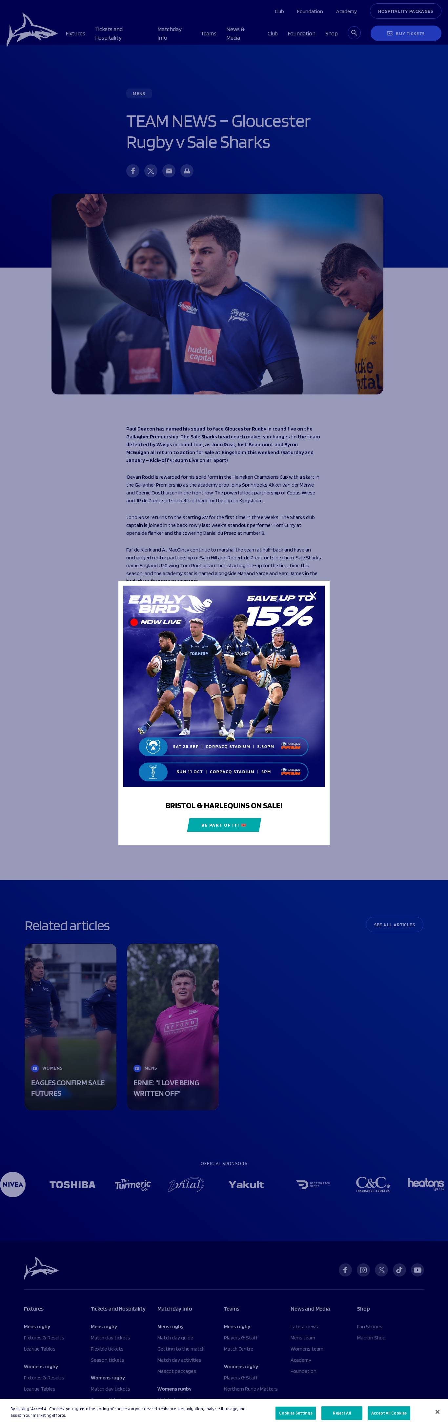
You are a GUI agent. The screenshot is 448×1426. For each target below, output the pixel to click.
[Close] (437, 1412)
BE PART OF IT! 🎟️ (224, 825)
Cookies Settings (296, 1413)
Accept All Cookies (389, 1413)
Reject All (342, 1413)
